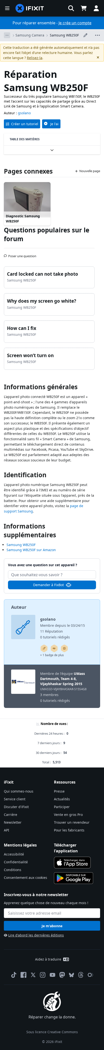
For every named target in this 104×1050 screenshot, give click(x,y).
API (6, 830)
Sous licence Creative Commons (52, 1032)
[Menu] (7, 8)
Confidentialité (16, 862)
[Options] (7, 35)
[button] (71, 8)
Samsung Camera (29, 35)
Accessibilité (14, 854)
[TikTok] (14, 975)
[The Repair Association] (90, 975)
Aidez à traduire (48, 959)
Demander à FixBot (48, 584)
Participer (62, 806)
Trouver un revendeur (71, 822)
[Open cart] (84, 8)
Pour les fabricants (69, 830)
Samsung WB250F (64, 35)
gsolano (24, 113)
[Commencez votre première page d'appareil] (64, 648)
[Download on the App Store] (72, 862)
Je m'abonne (52, 926)
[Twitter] (33, 975)
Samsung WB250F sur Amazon (31, 549)
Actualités (62, 799)
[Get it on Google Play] (73, 878)
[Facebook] (23, 975)
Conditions (12, 869)
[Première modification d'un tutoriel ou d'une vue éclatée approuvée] (54, 648)
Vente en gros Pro (68, 814)
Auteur (18, 607)
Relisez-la (34, 57)
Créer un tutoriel (24, 124)
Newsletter (13, 822)
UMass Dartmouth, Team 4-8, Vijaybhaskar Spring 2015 (62, 678)
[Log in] (96, 8)
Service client (14, 799)
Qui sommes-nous (18, 791)
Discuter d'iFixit (16, 806)
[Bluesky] (71, 975)
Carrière (10, 814)
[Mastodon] (62, 975)
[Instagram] (43, 975)
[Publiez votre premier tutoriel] (44, 648)
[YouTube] (52, 975)
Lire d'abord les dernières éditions (36, 935)
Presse (59, 791)
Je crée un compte (75, 23)
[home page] (29, 8)
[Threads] (81, 975)
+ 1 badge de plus (52, 655)
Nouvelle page (89, 171)
